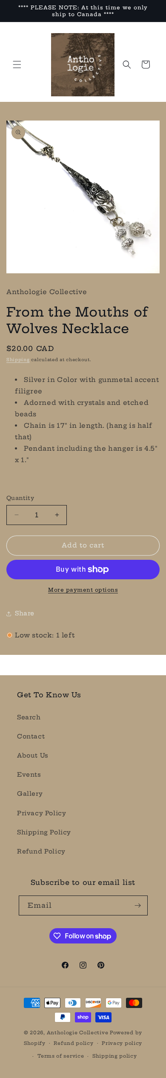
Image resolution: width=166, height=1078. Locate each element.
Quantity (20, 497)
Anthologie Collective (78, 1033)
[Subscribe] (138, 905)
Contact (31, 736)
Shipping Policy (44, 832)
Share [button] (24, 613)
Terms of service (60, 1056)
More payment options (83, 590)
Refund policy (73, 1043)
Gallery (30, 793)
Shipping (18, 359)
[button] (17, 64)
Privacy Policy (41, 813)
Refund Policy (41, 851)
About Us (33, 755)
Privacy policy (122, 1043)
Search (29, 717)
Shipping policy (114, 1056)
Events (29, 774)
